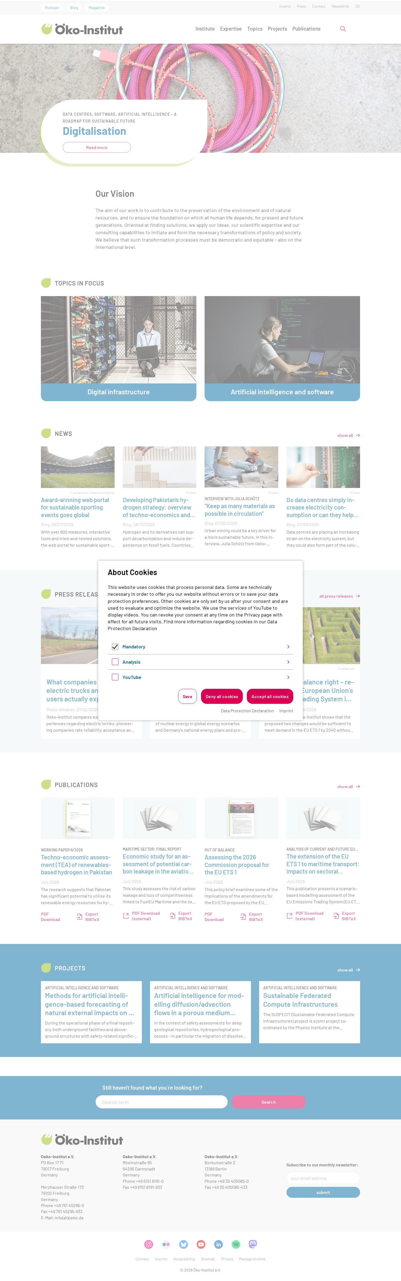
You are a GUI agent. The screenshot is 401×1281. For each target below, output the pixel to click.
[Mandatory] (115, 648)
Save (187, 696)
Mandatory (133, 647)
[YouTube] (115, 678)
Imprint (286, 710)
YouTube (131, 677)
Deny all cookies (222, 696)
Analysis (131, 662)
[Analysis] (115, 663)
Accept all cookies (270, 696)
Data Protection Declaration (247, 710)
